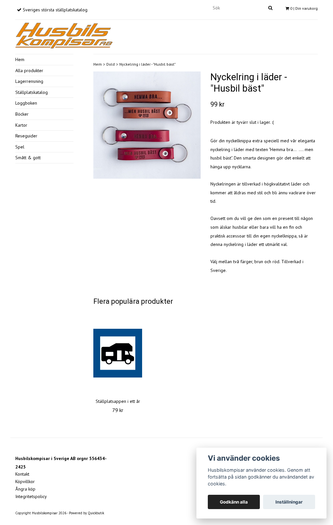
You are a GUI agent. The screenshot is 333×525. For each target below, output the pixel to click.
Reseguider (26, 136)
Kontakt (22, 474)
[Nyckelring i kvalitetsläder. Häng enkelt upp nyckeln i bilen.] (147, 125)
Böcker (22, 114)
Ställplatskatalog (31, 92)
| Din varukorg (304, 8)
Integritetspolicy (31, 496)
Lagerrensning (29, 81)
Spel (19, 147)
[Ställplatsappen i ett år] (117, 353)
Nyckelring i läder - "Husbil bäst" (147, 64)
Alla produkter (29, 70)
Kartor (21, 125)
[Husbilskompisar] (64, 34)
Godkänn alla (234, 502)
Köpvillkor (25, 481)
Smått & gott (28, 157)
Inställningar (289, 502)
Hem (19, 59)
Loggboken (26, 103)
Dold (110, 64)
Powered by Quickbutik (86, 513)
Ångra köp (25, 489)
